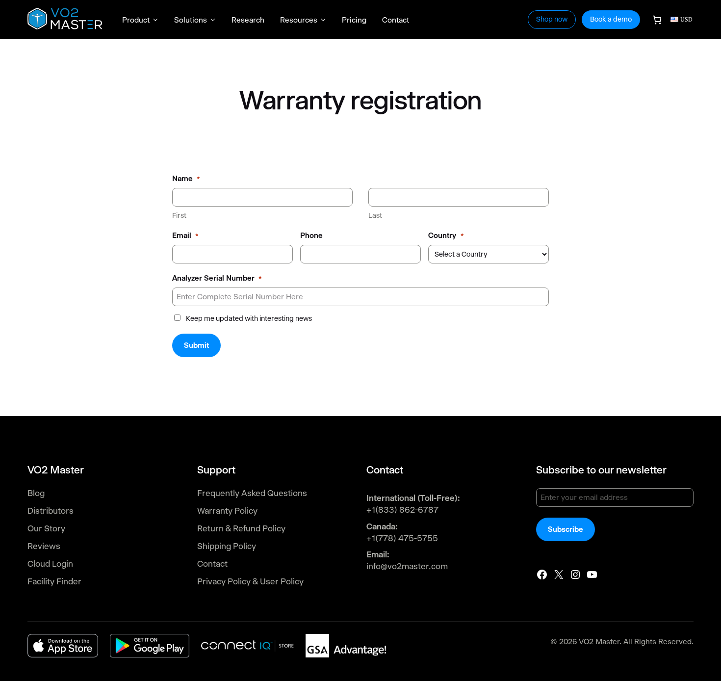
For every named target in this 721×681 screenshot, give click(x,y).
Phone (311, 235)
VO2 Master (599, 641)
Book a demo (611, 19)
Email (185, 235)
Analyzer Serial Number (217, 278)
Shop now (551, 19)
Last (375, 215)
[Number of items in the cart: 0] (657, 20)
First (179, 215)
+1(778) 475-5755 (402, 538)
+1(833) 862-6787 (402, 510)
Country (446, 235)
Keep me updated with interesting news (249, 318)
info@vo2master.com (407, 566)
